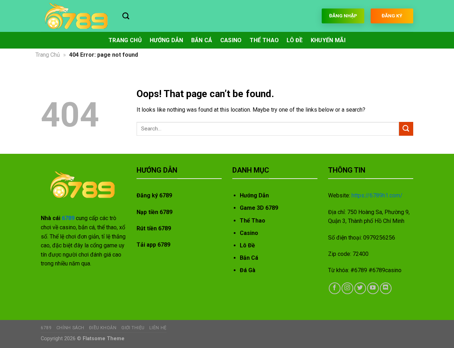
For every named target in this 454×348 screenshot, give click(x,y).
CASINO (231, 40)
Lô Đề (247, 245)
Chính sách (70, 327)
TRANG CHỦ (125, 40)
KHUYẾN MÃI (328, 40)
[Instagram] (347, 288)
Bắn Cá (249, 257)
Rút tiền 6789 (154, 228)
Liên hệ (157, 327)
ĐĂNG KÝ (392, 15)
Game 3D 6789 (259, 207)
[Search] (125, 15)
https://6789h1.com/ (377, 195)
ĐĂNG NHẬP (343, 15)
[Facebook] (334, 288)
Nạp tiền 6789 (154, 212)
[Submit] (406, 129)
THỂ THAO (264, 40)
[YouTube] (373, 288)
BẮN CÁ (201, 40)
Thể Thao (252, 220)
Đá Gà (247, 270)
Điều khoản (102, 327)
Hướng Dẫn (254, 195)
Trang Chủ (47, 54)
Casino (249, 233)
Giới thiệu (133, 327)
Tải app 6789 (153, 244)
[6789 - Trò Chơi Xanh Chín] (76, 15)
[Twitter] (360, 288)
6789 (68, 218)
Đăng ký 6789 (154, 195)
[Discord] (386, 288)
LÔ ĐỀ (295, 40)
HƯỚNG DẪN (166, 40)
